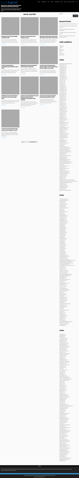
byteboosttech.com (63, 215)
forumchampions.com (63, 343)
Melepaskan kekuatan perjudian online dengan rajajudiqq (29, 66)
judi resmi (9, 469)
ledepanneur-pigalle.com (64, 424)
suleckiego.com (62, 460)
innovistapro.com (62, 105)
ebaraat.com (62, 213)
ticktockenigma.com (63, 137)
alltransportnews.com (63, 255)
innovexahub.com (63, 76)
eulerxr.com (61, 139)
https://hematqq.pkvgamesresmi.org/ (8, 470)
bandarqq (61, 46)
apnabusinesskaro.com (64, 459)
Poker (61, 1)
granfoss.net (61, 437)
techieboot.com (62, 206)
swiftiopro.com (62, 109)
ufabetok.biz (61, 250)
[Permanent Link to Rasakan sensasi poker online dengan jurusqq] (30, 26)
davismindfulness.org (63, 186)
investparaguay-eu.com (64, 283)
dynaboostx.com (62, 103)
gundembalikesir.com (63, 207)
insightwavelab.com (63, 128)
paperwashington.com (64, 165)
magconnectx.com (63, 176)
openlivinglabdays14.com (64, 264)
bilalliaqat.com (62, 169)
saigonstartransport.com (64, 413)
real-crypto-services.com (64, 279)
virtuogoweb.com (63, 218)
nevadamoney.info (63, 422)
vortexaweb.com (62, 88)
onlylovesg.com (62, 154)
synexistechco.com (63, 79)
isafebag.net (62, 373)
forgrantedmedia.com (64, 350)
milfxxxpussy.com (62, 305)
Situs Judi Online (71, 1)
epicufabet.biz (62, 247)
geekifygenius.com (63, 140)
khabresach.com (62, 455)
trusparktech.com (63, 93)
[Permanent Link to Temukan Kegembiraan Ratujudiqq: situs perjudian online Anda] (10, 55)
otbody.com (61, 381)
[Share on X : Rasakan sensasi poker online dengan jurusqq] (27, 34)
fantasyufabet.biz (62, 228)
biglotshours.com (62, 219)
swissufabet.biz (62, 230)
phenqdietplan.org (63, 299)
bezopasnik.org (62, 410)
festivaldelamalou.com (64, 345)
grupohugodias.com (63, 290)
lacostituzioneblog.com (64, 310)
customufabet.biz (62, 244)
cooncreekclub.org (63, 339)
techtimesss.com (62, 355)
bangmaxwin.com (63, 414)
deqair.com (61, 292)
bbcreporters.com (63, 257)
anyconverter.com (63, 387)
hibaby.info (61, 164)
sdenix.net (61, 368)
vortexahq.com (62, 82)
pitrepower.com (62, 442)
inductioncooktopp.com (64, 172)
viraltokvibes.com (63, 363)
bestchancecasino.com (64, 168)
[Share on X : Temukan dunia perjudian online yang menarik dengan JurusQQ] (8, 126)
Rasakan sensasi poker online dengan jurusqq (28, 37)
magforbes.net (62, 366)
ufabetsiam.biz (62, 229)
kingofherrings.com (63, 398)
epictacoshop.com (63, 417)
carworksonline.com (63, 354)
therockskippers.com (63, 436)
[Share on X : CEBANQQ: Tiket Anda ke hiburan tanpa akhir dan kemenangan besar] (8, 93)
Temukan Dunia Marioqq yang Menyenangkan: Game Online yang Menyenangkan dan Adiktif (48, 67)
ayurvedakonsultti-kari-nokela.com (66, 265)
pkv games (61, 49)
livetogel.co (61, 145)
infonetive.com (62, 416)
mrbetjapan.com (62, 399)
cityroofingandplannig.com (64, 275)
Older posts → (33, 142)
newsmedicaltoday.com (64, 173)
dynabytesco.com (63, 117)
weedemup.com (62, 167)
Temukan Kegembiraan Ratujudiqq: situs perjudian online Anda (9, 67)
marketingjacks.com (63, 450)
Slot (48, 1)
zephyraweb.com (63, 86)
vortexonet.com (62, 73)
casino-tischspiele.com (64, 380)
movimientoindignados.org (64, 303)
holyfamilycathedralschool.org (65, 182)
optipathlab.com (62, 68)
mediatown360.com (63, 444)
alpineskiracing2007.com (64, 440)
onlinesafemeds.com (63, 222)
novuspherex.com (63, 90)
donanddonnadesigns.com (65, 150)
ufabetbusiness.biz (63, 232)
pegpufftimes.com (63, 340)
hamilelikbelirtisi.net (63, 110)
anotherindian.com (63, 315)
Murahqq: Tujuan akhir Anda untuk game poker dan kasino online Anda (49, 37)
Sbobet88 (57, 1)
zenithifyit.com (62, 84)
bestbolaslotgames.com (64, 160)
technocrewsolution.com (64, 362)
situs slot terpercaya (48, 469)
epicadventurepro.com (64, 127)
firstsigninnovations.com (64, 347)
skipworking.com (62, 385)
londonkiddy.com (62, 183)
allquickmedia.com (63, 394)
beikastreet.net (62, 335)
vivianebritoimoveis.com (64, 364)
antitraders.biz (62, 266)
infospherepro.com (63, 123)
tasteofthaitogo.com (63, 408)
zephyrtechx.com (62, 98)
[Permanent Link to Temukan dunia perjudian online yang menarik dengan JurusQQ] (10, 118)
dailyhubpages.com (63, 157)
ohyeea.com (62, 311)
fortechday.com (62, 188)
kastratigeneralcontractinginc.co (66, 261)
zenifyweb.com (62, 144)
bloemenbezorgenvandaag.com (66, 405)
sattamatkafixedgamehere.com (65, 162)
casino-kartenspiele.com (64, 377)
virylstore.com (62, 357)
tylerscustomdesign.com (64, 353)
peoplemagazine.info (63, 200)
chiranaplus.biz (62, 428)
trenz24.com (62, 384)
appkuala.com (62, 402)
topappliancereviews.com (64, 451)
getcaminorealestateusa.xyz (65, 190)
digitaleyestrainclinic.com (64, 445)
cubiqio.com (61, 121)
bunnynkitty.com (62, 409)
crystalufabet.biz (62, 248)
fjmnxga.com (62, 412)
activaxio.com (62, 116)
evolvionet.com (62, 71)
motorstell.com (62, 358)
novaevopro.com (62, 91)
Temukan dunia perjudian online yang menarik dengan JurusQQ (9, 129)
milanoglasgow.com (63, 432)
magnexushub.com (63, 216)
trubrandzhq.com (62, 94)
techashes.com (62, 201)
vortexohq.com (62, 126)
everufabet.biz (62, 251)
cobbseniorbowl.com (63, 271)
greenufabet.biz (62, 233)
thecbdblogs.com (63, 456)
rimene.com (61, 423)
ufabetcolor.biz (62, 234)
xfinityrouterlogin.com (63, 449)
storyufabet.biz (62, 246)
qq (38, 469)
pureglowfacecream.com (64, 396)
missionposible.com (63, 446)
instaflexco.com (62, 104)
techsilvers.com (62, 293)
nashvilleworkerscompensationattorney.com (68, 181)
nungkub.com (62, 313)
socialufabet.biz (62, 239)
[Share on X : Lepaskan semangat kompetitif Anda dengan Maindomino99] (47, 93)
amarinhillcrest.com (63, 370)
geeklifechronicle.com (64, 122)
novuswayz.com (62, 100)
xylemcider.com (62, 316)
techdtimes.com (62, 205)
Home (39, 1)
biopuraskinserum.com (64, 418)
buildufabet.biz (62, 253)
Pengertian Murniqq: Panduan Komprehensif (68, 24)
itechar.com (61, 209)
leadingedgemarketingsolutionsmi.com (67, 260)
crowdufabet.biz (62, 252)
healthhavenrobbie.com (64, 149)
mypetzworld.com (63, 280)
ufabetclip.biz (62, 225)
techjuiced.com (62, 214)
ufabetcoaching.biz (63, 185)
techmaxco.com (62, 113)
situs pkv (61, 47)
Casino (51, 1)
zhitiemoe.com (62, 312)
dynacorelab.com (63, 77)
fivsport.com (61, 296)
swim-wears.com (63, 349)
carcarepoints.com (63, 288)
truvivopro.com (62, 80)
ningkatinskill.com (63, 294)
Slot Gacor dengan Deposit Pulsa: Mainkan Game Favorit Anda (11, 6)
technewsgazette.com (64, 395)
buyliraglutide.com (63, 220)
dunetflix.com (62, 302)
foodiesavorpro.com (63, 125)
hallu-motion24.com (63, 435)
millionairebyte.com (63, 187)
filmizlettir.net (62, 336)
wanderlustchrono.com (64, 134)
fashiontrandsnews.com (64, 256)
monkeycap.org (62, 367)
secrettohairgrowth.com (64, 407)
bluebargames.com (63, 344)
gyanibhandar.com (63, 223)
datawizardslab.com (63, 119)
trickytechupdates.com (64, 453)
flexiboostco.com (62, 64)
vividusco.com (62, 81)
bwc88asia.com (62, 284)
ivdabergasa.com (63, 276)
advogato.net (62, 372)
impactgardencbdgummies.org (65, 321)
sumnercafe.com (62, 301)
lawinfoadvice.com (63, 298)
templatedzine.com (63, 297)
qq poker (61, 51)
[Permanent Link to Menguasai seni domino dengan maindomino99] (10, 26)
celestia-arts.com (63, 341)
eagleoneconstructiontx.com (65, 151)
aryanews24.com (63, 268)
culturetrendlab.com (63, 135)
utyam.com (61, 308)
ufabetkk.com (62, 393)
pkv (60, 48)
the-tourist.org (62, 371)
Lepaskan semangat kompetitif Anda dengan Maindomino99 (48, 96)
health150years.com (63, 359)
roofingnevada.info (63, 174)
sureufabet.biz (62, 243)
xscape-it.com (62, 269)
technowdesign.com (63, 273)
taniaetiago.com (62, 317)
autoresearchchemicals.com (65, 458)
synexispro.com (62, 177)
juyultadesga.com (63, 278)
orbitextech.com (62, 141)
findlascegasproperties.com (65, 148)
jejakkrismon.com (63, 390)
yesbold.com (62, 210)
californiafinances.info (63, 419)
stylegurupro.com (63, 118)
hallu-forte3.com (62, 433)
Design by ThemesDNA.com (39, 476)
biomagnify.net (62, 325)
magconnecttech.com (64, 142)
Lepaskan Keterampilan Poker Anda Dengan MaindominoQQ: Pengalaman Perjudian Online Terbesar (30, 98)
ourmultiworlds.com (63, 338)
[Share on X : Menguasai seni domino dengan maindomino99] (8, 34)
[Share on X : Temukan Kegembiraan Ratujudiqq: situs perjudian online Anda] (8, 63)
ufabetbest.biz (62, 242)
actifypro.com (62, 102)
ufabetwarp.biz (62, 224)
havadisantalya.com (63, 204)
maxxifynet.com (62, 75)
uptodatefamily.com (63, 306)
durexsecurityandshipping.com (65, 274)
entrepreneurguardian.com (65, 163)
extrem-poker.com (63, 285)
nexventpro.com (62, 96)
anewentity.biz (62, 400)
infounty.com (62, 282)
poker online (61, 54)
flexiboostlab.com (63, 107)
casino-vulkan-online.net (64, 441)
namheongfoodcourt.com (64, 431)
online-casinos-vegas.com (64, 448)
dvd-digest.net (62, 426)
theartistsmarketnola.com (64, 427)
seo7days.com (62, 403)
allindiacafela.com (63, 439)
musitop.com (62, 307)
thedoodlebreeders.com (64, 289)
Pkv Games (44, 1)
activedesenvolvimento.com (65, 155)
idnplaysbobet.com (63, 158)
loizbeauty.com (62, 386)
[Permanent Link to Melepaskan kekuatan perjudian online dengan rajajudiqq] (30, 55)
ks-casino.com (62, 287)
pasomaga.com (62, 320)
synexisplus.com (62, 72)
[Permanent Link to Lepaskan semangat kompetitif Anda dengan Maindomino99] (49, 85)
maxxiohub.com (62, 85)
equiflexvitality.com (63, 153)
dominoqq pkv (34, 469)
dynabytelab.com (63, 70)
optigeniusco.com (63, 89)
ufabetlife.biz (62, 237)
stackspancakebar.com (64, 430)
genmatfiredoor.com (63, 146)
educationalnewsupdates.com (65, 63)
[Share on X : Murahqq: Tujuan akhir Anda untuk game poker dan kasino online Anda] (47, 34)
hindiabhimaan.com (63, 454)
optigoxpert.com (62, 99)
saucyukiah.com (62, 334)
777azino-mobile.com (63, 270)
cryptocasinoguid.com (64, 259)
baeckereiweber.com (63, 199)
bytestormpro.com (63, 132)
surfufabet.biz (62, 241)
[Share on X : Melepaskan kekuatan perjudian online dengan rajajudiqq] (27, 63)
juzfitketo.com (62, 319)
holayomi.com (62, 178)
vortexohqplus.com (63, 108)
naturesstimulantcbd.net (64, 322)
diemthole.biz (62, 391)
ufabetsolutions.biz (63, 238)
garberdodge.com (63, 348)
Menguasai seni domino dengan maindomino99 (9, 37)
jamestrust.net (62, 382)
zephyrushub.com (63, 67)
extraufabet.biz (62, 236)
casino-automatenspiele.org (65, 379)
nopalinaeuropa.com (63, 324)
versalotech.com (62, 112)
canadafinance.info (63, 421)
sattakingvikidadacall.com (64, 159)
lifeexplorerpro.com (63, 130)
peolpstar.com (62, 352)
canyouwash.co (62, 202)
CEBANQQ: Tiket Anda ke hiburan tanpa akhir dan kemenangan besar (9, 97)
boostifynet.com (62, 95)
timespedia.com (62, 389)
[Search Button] (77, 2)
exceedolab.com (62, 114)
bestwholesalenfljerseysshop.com (66, 262)
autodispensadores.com (64, 171)
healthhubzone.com (63, 211)
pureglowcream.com (63, 404)
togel (65, 1)
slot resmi (5, 469)
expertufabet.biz (62, 227)
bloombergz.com (63, 375)
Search (61, 13)
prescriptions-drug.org (64, 361)
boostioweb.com (62, 66)
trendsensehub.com (63, 136)
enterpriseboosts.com (63, 376)
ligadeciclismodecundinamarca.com (66, 179)
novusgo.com (62, 131)
